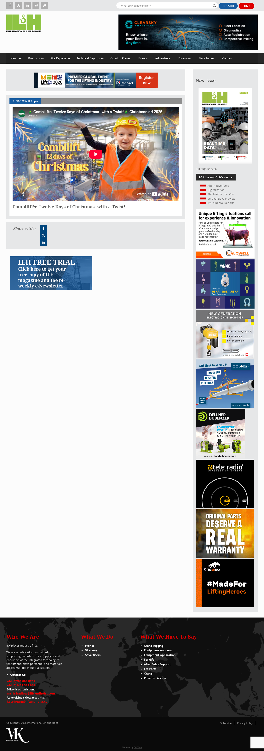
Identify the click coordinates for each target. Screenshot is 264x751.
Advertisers (162, 58)
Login (246, 6)
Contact (227, 58)
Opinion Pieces (120, 58)
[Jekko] (225, 606)
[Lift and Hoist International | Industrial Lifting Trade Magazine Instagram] (35, 5)
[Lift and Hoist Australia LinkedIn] (43, 242)
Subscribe (226, 723)
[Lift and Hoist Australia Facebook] (43, 228)
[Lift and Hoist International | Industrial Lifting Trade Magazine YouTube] (44, 5)
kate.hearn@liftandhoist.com (28, 701)
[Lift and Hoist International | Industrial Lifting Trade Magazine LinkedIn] (27, 5)
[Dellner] (220, 457)
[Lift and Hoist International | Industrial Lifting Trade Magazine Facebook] (9, 5)
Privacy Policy (245, 723)
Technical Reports (88, 58)
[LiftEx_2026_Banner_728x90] (96, 80)
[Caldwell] (225, 257)
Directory (184, 58)
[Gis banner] (225, 357)
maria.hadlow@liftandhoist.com (31, 693)
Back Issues (206, 58)
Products (34, 58)
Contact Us (18, 675)
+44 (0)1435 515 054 (21, 685)
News (14, 58)
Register (228, 6)
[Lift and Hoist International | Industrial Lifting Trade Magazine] (25, 32)
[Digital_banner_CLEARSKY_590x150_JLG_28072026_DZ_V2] (188, 32)
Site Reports (58, 58)
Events (142, 58)
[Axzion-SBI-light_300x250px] (225, 407)
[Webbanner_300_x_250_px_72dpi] (225, 507)
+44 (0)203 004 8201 (21, 681)
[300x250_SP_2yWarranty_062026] (225, 557)
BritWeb (138, 747)
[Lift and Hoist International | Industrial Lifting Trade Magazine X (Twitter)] (18, 5)
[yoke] (225, 307)
